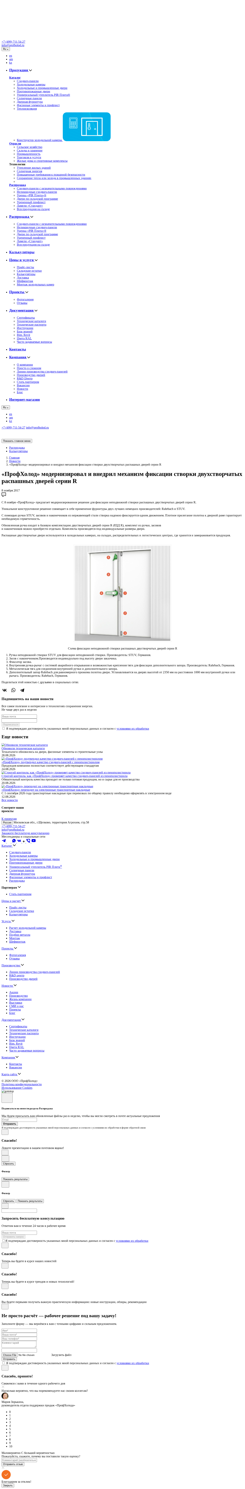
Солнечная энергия (29, 171)
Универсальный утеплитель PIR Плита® (43, 94)
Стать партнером (28, 382)
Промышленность (28, 154)
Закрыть (8, 1485)
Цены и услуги (22, 260)
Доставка (23, 277)
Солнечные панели (29, 98)
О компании (25, 364)
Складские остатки (29, 270)
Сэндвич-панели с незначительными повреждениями (52, 188)
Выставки (15, 1002)
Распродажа (17, 185)
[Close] (7, 1098)
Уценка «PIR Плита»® (31, 195)
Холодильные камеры (31, 84)
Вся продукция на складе (33, 209)
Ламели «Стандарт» (30, 205)
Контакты (17, 349)
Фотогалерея (25, 299)
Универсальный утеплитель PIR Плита (35, 866)
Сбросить (8, 1163)
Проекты (17, 292)
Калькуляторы (21, 252)
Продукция (19, 70)
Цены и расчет (11, 901)
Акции (13, 992)
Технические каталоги (31, 321)
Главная (14, 457)
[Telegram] (22, 690)
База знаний (25, 331)
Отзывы (22, 303)
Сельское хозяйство (29, 147)
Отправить (9, 1359)
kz (10, 62)
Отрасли (15, 143)
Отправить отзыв (13, 1464)
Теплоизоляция (27, 108)
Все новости (10, 800)
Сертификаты (26, 317)
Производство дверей (31, 375)
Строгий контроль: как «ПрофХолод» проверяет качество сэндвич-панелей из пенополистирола (64, 776)
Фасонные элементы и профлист (38, 105)
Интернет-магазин (24, 400)
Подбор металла (19, 934)
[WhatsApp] (13, 690)
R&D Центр (25, 378)
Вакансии (23, 385)
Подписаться (10, 724)
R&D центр (16, 975)
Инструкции (25, 328)
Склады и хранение (29, 150)
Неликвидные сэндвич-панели (37, 191)
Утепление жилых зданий (34, 167)
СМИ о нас (16, 1006)
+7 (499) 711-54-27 (13, 41)
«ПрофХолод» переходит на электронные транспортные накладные (46, 789)
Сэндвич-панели (28, 81)
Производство (11, 965)
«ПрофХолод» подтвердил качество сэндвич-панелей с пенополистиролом (51, 762)
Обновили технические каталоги (23, 748)
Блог (20, 392)
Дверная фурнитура (30, 101)
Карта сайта (10, 1074)
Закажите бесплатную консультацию (25, 833)
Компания (18, 357)
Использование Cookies (17, 1087)
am (11, 59)
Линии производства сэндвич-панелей (42, 371)
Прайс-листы (25, 267)
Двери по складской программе (37, 198)
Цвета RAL (24, 338)
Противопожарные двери (33, 91)
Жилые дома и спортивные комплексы (42, 160)
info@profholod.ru (13, 45)
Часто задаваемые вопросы (34, 341)
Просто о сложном (29, 368)
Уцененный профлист (31, 202)
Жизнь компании (20, 999)
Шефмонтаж (25, 281)
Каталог (15, 77)
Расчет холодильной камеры (27, 927)
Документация (21, 310)
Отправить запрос (13, 1236)
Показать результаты (15, 1179)
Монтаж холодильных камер (35, 284)
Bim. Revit (23, 335)
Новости (22, 388)
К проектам (9, 818)
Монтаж (14, 938)
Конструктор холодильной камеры (40, 140)
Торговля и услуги (29, 157)
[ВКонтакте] (5, 690)
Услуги (6, 921)
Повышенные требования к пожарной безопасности (51, 174)
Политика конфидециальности (22, 1084)
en (10, 55)
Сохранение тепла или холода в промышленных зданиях (54, 178)
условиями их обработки (133, 728)
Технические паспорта (31, 324)
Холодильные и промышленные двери (42, 88)
